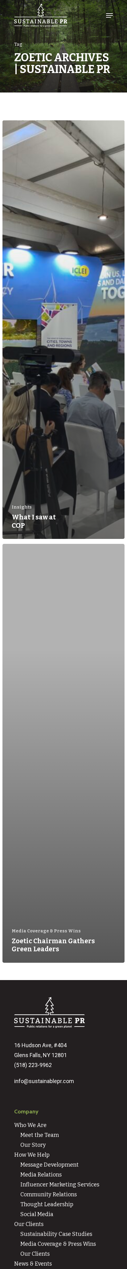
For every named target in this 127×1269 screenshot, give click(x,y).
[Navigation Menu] (109, 15)
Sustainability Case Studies (56, 1234)
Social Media (36, 1214)
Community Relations (48, 1194)
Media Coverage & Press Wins (46, 931)
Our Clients (28, 1224)
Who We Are (30, 1125)
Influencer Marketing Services (59, 1184)
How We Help (32, 1154)
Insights (22, 507)
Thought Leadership (46, 1204)
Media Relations (41, 1174)
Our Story (33, 1145)
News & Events (33, 1263)
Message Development (49, 1164)
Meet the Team (39, 1135)
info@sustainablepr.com (44, 1081)
